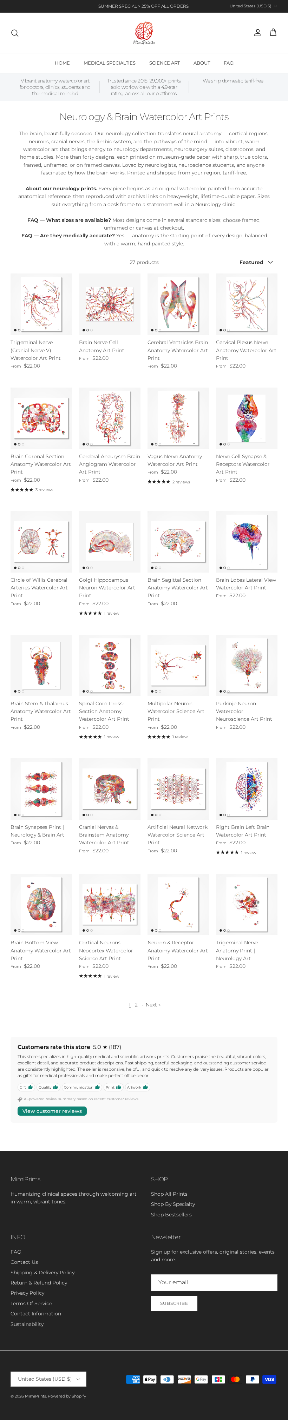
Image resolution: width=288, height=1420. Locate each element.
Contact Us (24, 1262)
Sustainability (27, 1324)
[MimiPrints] (144, 33)
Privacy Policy (27, 1293)
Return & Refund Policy (39, 1283)
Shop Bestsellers (171, 1214)
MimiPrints (35, 1396)
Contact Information (36, 1313)
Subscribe (174, 1303)
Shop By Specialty (173, 1204)
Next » (153, 1005)
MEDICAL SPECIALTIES (110, 63)
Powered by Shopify (67, 1396)
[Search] (15, 33)
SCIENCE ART (164, 63)
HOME (62, 63)
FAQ (229, 63)
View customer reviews (52, 1111)
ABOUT (202, 63)
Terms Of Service (31, 1303)
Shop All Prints (169, 1194)
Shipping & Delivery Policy (42, 1272)
